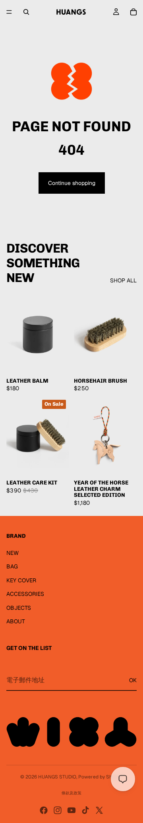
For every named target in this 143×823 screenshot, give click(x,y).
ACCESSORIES (25, 593)
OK (133, 680)
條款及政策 (71, 793)
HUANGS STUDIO (57, 777)
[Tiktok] (85, 810)
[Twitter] (99, 810)
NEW (12, 552)
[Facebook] (43, 810)
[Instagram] (57, 810)
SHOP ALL (123, 280)
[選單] (9, 12)
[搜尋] (26, 12)
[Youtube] (71, 810)
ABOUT (15, 621)
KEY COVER (21, 580)
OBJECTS (18, 607)
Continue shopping (71, 183)
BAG (12, 566)
